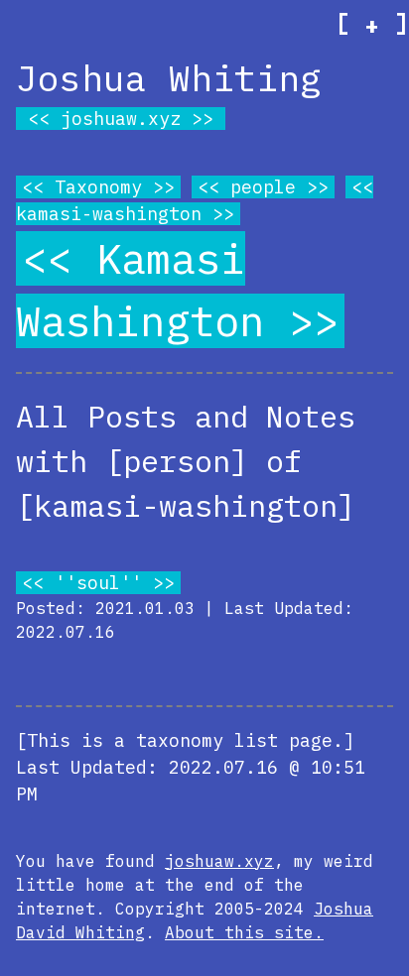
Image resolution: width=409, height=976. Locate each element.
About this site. (244, 932)
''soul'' (98, 582)
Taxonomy (98, 187)
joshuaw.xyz (121, 118)
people (263, 187)
